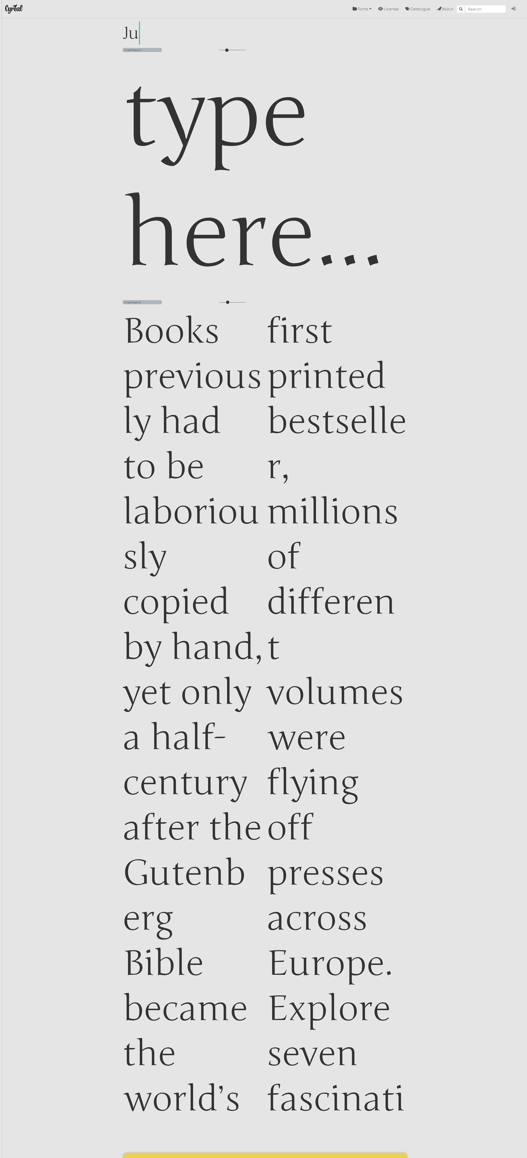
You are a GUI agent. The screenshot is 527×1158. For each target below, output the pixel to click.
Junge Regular (132, 49)
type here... (254, 174)
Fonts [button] (363, 8)
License (391, 8)
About (447, 8)
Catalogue (420, 8)
